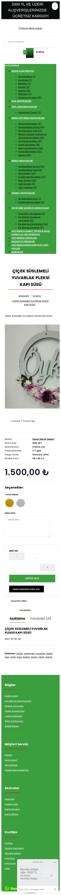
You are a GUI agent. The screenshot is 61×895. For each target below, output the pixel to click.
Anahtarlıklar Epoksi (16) (31, 127)
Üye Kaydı (10, 863)
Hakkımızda (11, 696)
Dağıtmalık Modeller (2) (31, 202)
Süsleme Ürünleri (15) (30, 97)
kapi (7, 657)
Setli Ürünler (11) (26, 184)
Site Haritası (11, 765)
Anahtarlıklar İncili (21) (30, 130)
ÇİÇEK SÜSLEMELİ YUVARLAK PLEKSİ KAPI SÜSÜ (31, 302)
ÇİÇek (19, 653)
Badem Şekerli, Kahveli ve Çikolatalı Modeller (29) (32, 136)
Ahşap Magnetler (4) (29, 123)
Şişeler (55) (24, 155)
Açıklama (17, 618)
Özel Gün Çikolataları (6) (31, 213)
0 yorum (15, 421)
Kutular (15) (24, 90)
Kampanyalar (12, 809)
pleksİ (49, 653)
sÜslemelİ (29, 653)
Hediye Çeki (11, 804)
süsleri (26, 657)
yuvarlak (40, 653)
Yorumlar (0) (40, 618)
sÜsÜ (13, 657)
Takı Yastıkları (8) (27, 187)
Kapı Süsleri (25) (27, 180)
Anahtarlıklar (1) (26, 76)
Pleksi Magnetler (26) (30, 151)
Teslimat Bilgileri (13, 716)
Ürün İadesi (11, 760)
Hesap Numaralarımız (17, 770)
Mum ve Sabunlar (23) (30, 148)
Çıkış (7, 868)
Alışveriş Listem (13, 853)
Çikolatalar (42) (27, 173)
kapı (19, 657)
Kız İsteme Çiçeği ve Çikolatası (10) (29, 218)
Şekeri (48, 657)
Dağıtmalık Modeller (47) (32, 176)
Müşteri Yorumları (14, 706)
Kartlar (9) (23, 87)
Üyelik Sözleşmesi (14, 711)
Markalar (10, 799)
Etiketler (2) (24, 83)
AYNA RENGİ (12, 494)
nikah (41, 657)
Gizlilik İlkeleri (12, 726)
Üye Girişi (10, 858)
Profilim (9, 843)
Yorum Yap (29, 421)
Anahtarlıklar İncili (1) (29, 198)
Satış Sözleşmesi (14, 721)
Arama (37, 295)
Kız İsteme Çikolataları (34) (33, 224)
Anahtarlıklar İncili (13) (30, 170)
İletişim (8, 755)
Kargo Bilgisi (11, 814)
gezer (34, 657)
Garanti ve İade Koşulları (18, 701)
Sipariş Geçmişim (14, 848)
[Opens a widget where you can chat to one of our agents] (38, 876)
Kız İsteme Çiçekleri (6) (31, 227)
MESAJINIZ (10, 513)
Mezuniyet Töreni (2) (29, 112)
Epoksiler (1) (25, 80)
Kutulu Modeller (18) (29, 144)
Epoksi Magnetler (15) (30, 141)
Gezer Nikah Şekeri (43, 439)
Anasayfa (24, 295)
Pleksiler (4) (25, 94)
